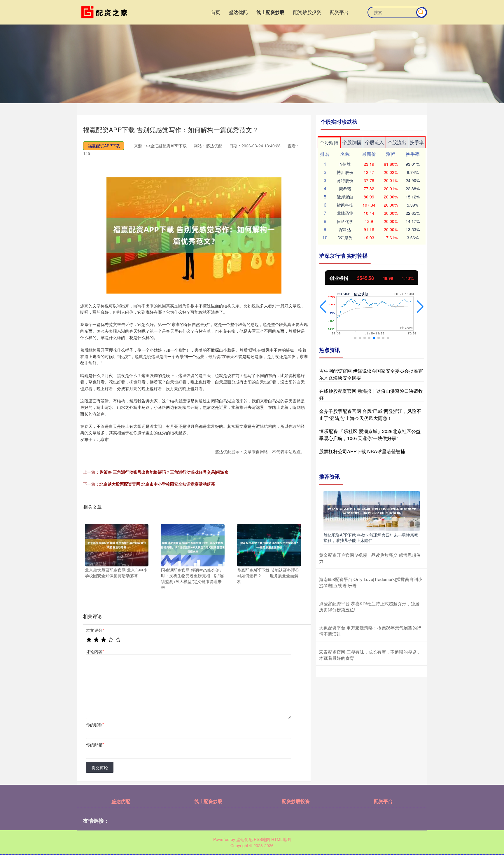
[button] (323, 306)
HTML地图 (281, 839)
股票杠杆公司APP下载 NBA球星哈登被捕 (362, 451)
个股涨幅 (329, 142)
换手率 (417, 142)
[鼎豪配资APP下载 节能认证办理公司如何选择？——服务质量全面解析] (269, 544)
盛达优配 (238, 12)
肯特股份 (345, 180)
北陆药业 (345, 213)
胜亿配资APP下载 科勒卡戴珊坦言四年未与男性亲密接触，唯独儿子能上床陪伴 (370, 537)
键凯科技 (345, 205)
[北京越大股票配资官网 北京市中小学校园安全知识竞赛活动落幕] (116, 544)
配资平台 (339, 12)
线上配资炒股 (270, 12)
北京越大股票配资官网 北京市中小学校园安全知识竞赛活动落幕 (157, 484)
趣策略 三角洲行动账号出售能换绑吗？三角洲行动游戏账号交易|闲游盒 (163, 472)
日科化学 (345, 221)
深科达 (345, 229)
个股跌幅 (351, 142)
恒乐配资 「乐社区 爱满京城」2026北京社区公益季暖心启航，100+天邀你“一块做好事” (370, 435)
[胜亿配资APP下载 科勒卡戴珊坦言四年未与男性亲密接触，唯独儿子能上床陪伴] (371, 510)
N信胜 (345, 164)
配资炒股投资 (307, 12)
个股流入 (374, 142)
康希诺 (345, 188)
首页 (215, 12)
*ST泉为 (345, 237)
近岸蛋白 (345, 197)
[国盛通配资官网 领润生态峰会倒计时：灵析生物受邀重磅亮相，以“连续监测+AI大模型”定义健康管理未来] (193, 544)
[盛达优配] (105, 12)
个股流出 (397, 142)
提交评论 (100, 767)
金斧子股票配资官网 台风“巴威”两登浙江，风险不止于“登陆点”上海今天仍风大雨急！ (370, 414)
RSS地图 (262, 839)
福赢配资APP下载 (104, 146)
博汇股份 (345, 172)
